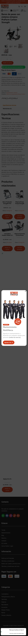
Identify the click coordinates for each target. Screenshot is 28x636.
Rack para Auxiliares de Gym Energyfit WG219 (17, 629)
